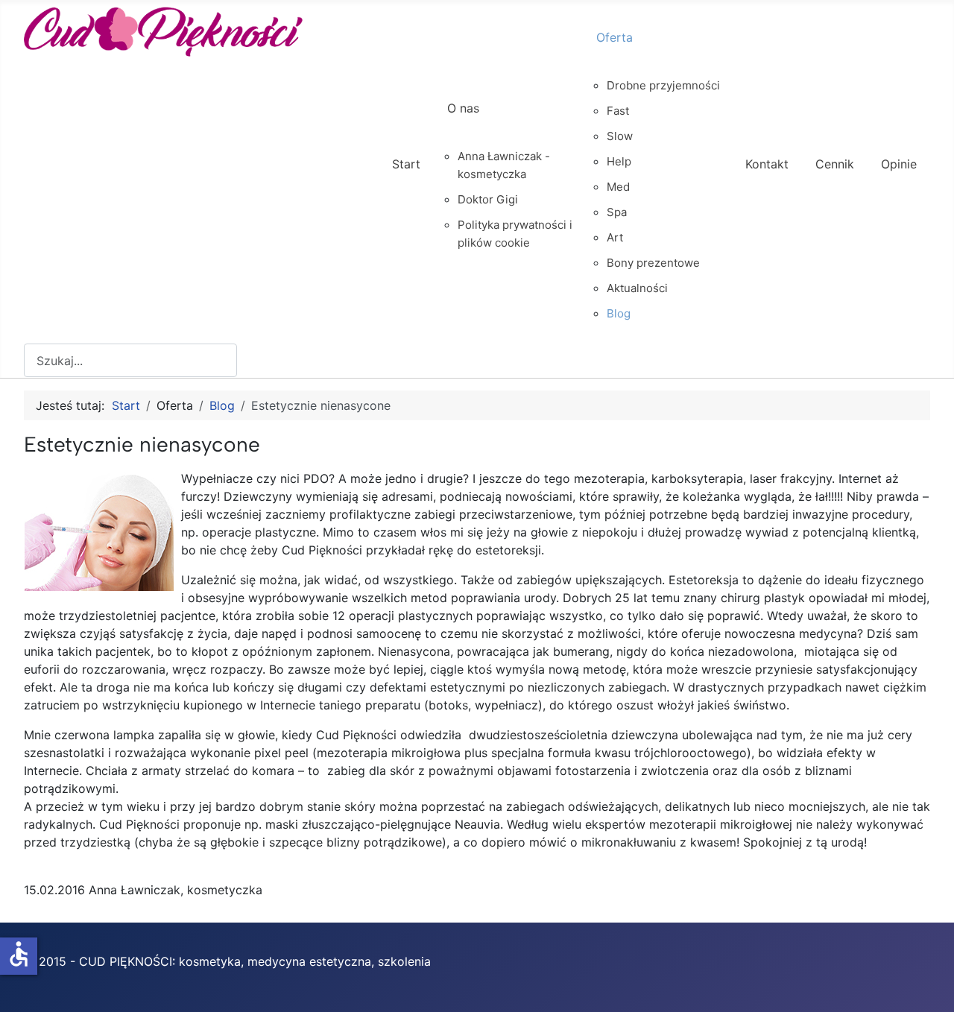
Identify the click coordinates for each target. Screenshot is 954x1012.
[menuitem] (406, 177)
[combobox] (130, 360)
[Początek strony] (928, 984)
